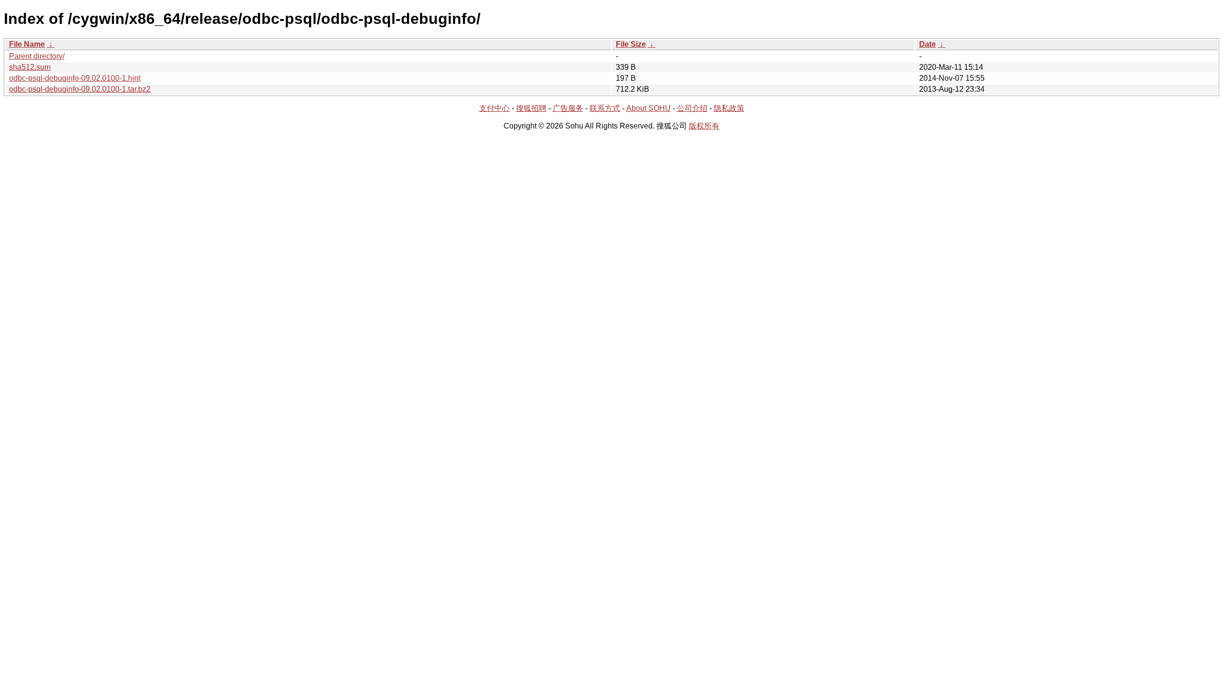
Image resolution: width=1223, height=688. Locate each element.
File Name (27, 44)
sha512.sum (30, 67)
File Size (631, 44)
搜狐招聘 (531, 108)
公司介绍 (692, 108)
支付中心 (494, 108)
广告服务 (568, 108)
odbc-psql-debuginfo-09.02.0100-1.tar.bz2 (79, 89)
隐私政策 (729, 108)
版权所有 (704, 126)
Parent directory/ (36, 56)
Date (927, 44)
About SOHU (648, 108)
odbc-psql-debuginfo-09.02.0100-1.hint (74, 78)
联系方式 (605, 108)
